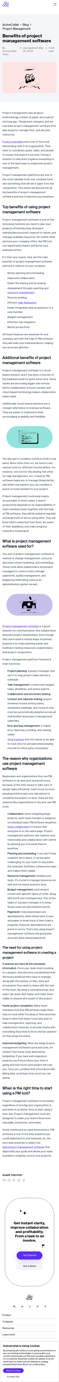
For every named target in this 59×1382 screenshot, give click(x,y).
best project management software (23, 1147)
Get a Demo (29, 1266)
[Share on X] (14, 1180)
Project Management (16, 29)
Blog (26, 25)
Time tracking (15, 739)
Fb (14, 1307)
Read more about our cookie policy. (28, 1365)
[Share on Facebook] (23, 1180)
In (22, 1307)
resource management (21, 292)
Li (30, 1307)
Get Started (29, 1255)
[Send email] (4, 1180)
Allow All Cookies (13, 1371)
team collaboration (18, 827)
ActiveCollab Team (9, 53)
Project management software (20, 626)
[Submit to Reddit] (9, 1180)
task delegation (27, 303)
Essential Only (13, 1377)
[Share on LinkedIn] (18, 1180)
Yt (38, 1307)
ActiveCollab (10, 25)
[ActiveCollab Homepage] (6, 4)
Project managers (12, 142)
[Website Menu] (55, 4)
